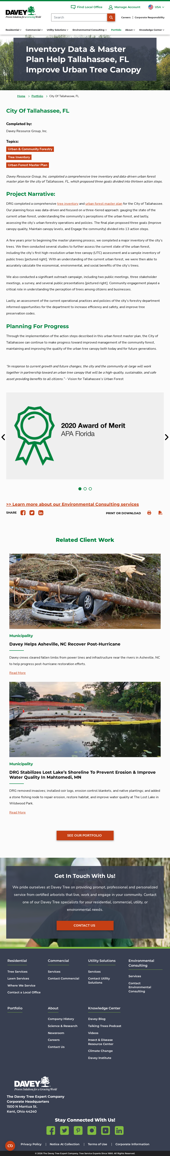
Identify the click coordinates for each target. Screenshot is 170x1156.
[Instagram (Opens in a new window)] (91, 1131)
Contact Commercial (63, 978)
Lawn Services (18, 978)
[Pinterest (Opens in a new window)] (78, 1131)
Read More (17, 673)
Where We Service (21, 985)
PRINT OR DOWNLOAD (123, 513)
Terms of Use (97, 1144)
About (53, 1008)
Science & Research (63, 1026)
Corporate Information (132, 1144)
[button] (79, 488)
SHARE (11, 512)
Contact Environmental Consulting (140, 987)
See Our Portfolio (84, 835)
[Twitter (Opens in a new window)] (64, 1131)
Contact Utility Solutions (99, 980)
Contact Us (84, 925)
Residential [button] (13, 29)
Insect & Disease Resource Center (100, 1042)
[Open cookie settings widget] (10, 1146)
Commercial (58, 961)
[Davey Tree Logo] (35, 1083)
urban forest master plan (103, 203)
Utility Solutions (101, 961)
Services (54, 971)
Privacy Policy (31, 1144)
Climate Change (100, 1051)
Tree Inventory (19, 157)
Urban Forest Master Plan (27, 165)
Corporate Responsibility (149, 17)
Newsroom (56, 1033)
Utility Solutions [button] (57, 29)
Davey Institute (99, 1058)
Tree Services (17, 971)
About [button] (129, 29)
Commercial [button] (33, 29)
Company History (61, 1019)
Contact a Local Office (24, 992)
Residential (17, 961)
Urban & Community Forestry (30, 149)
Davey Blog (97, 1019)
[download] (158, 513)
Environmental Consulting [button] (89, 29)
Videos (93, 1033)
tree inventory (67, 203)
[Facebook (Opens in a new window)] (50, 1131)
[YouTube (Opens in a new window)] (105, 1131)
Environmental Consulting (141, 963)
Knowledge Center (104, 1008)
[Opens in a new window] (21, 512)
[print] (147, 513)
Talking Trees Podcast (104, 1026)
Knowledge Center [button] (151, 29)
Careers (126, 17)
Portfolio (116, 29)
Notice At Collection (65, 1144)
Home (21, 96)
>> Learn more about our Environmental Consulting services (72, 504)
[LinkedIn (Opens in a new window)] (119, 1131)
